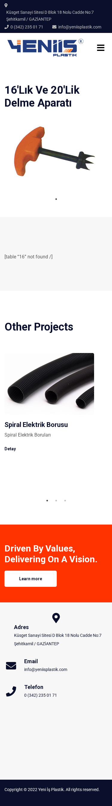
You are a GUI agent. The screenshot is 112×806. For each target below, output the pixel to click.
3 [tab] (65, 501)
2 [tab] (56, 501)
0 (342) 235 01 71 (26, 27)
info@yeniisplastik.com (79, 27)
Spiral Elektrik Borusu (36, 424)
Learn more (30, 578)
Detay (10, 448)
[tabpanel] (56, 151)
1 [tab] (56, 199)
